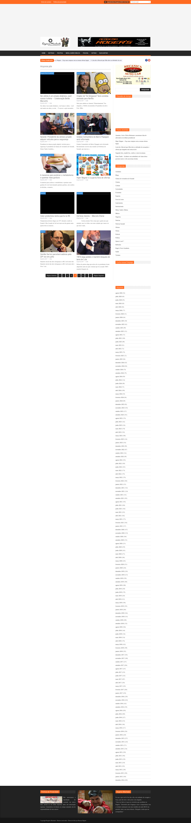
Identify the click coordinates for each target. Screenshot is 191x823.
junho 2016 (118, 717)
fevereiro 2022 (119, 481)
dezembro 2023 (119, 404)
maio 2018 (118, 637)
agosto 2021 (118, 502)
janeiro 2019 (119, 609)
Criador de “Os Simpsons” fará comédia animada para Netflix (92, 97)
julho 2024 (118, 380)
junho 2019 (118, 592)
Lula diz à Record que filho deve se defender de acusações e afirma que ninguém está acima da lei (99, 60)
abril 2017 (118, 682)
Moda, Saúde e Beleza (73, 53)
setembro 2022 (119, 456)
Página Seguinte (99, 275)
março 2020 (118, 561)
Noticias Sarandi (81, 114)
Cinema (117, 182)
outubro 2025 (119, 328)
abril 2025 (118, 348)
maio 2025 (118, 345)
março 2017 (118, 686)
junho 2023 (118, 425)
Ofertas (79, 155)
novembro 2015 (119, 742)
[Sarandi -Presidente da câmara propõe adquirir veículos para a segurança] (57, 124)
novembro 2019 (119, 575)
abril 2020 (118, 557)
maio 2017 (118, 679)
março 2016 (118, 728)
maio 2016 (118, 721)
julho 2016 (118, 714)
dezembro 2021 (119, 488)
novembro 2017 (119, 658)
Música (117, 213)
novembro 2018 (119, 616)
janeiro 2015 (119, 776)
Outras (93, 53)
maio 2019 (118, 595)
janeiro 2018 (119, 651)
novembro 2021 (119, 491)
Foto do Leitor (119, 199)
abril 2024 (118, 390)
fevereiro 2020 (119, 564)
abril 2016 (118, 724)
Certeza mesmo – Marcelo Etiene (90, 216)
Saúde (117, 251)
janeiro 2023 (119, 442)
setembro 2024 (119, 373)
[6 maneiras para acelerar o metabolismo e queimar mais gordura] (57, 163)
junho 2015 (118, 759)
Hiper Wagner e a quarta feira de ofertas (93, 178)
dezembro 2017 (119, 655)
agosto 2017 (118, 669)
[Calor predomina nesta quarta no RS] (57, 203)
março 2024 (118, 394)
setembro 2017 (119, 665)
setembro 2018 (119, 623)
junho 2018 (118, 634)
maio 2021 (118, 512)
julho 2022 (118, 463)
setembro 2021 (119, 498)
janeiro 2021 (119, 526)
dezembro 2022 (119, 446)
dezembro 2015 (119, 738)
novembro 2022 (119, 449)
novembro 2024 (119, 366)
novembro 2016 (119, 700)
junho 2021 (118, 509)
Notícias (51, 53)
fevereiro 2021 (119, 522)
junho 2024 (118, 383)
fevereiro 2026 (119, 314)
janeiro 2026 (119, 317)
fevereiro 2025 (119, 355)
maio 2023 (118, 428)
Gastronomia (119, 203)
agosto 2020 (118, 543)
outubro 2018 (119, 620)
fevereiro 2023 (119, 439)
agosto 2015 (118, 752)
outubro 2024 (119, 369)
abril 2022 (118, 474)
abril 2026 (118, 307)
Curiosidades (119, 189)
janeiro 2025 (119, 359)
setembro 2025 (119, 331)
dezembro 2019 (119, 571)
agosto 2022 (118, 460)
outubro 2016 (119, 703)
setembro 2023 (119, 415)
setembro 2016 (119, 707)
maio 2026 (118, 303)
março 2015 (118, 769)
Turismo (117, 255)
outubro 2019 (119, 578)
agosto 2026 (118, 293)
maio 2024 (118, 387)
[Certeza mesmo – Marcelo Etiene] (94, 203)
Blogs (117, 175)
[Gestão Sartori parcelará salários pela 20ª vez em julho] (57, 241)
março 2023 (118, 435)
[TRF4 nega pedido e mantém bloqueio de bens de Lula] (94, 242)
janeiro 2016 (119, 735)
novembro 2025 (119, 324)
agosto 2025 (118, 335)
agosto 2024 (118, 376)
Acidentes (118, 171)
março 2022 (118, 477)
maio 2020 (118, 554)
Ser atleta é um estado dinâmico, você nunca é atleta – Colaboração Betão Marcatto (56, 98)
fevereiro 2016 (119, 731)
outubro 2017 (119, 662)
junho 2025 (118, 342)
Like (51, 103)
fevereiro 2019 (119, 606)
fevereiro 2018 (119, 648)
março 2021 (118, 519)
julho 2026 (118, 296)
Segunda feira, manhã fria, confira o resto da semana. (130, 153)
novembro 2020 (119, 533)
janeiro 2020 (119, 568)
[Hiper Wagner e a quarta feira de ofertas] (94, 165)
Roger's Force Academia (47, 73)
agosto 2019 (118, 585)
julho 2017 (118, 672)
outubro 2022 (119, 453)
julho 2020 (118, 547)
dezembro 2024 (119, 362)
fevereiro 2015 (119, 773)
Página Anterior (52, 275)
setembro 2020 (119, 540)
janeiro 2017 (119, 693)
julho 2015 (118, 756)
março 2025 (118, 352)
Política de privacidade (60, 2)
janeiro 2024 (119, 401)
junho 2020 (118, 550)
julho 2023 (118, 422)
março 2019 (118, 602)
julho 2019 (118, 589)
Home (43, 53)
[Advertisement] (95, 22)
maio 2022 (118, 470)
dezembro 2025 (119, 321)
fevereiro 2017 (119, 689)
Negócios (118, 217)
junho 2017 (118, 675)
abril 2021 (118, 515)
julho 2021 (118, 505)
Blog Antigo (103, 53)
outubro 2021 (119, 495)
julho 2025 (118, 338)
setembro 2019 (119, 582)
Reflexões (79, 193)
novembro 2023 (119, 408)
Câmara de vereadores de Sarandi (124, 178)
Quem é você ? (119, 241)
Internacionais (81, 73)
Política (60, 53)
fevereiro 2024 (119, 397)
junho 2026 (118, 300)
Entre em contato (46, 2)
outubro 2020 (119, 536)
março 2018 (118, 644)
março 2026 (118, 310)
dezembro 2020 (119, 529)
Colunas (117, 185)
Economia (118, 192)
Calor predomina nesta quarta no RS (55, 216)
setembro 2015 (119, 749)
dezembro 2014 (119, 780)
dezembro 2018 (119, 613)
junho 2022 (118, 467)
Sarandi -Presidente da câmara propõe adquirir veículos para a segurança (56, 138)
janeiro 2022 (119, 484)
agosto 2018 (118, 627)
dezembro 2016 (119, 696)
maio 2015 (118, 762)
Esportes (117, 196)
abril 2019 (118, 599)
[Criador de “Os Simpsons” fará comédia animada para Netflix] (94, 83)
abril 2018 (118, 641)
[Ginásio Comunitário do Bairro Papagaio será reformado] (94, 124)
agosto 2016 (118, 710)
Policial (85, 53)
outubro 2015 (119, 745)
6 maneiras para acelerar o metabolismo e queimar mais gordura (56, 176)
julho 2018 (118, 630)
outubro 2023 (119, 411)
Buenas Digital (82, 820)
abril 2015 (118, 766)
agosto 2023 (118, 418)
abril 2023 (118, 432)
